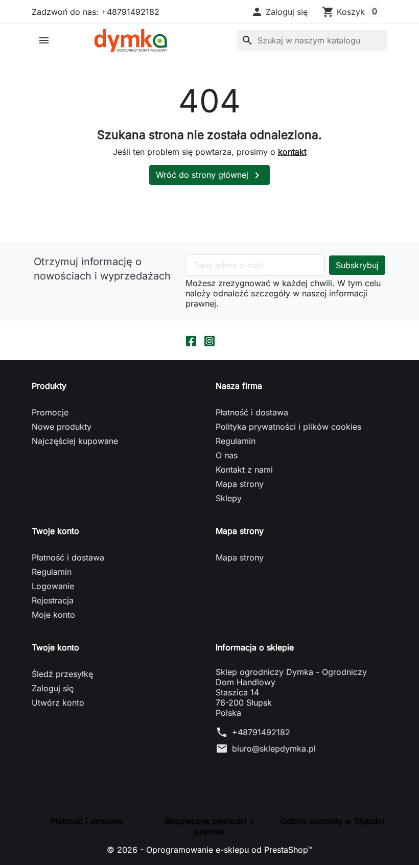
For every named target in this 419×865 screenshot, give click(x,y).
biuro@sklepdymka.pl (274, 748)
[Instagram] (209, 340)
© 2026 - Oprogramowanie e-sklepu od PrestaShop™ (210, 850)
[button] (279, 12)
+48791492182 (261, 732)
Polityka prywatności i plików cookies (288, 427)
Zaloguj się (53, 688)
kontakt (292, 152)
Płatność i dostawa (252, 412)
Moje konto (53, 615)
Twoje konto (55, 647)
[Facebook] (191, 340)
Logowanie (53, 586)
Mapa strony (240, 484)
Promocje (50, 412)
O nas (227, 455)
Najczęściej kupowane (75, 441)
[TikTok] (228, 340)
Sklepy (229, 498)
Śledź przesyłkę (62, 674)
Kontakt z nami (244, 469)
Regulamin (235, 441)
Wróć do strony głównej (209, 175)
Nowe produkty (61, 427)
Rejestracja (53, 600)
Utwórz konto (58, 702)
